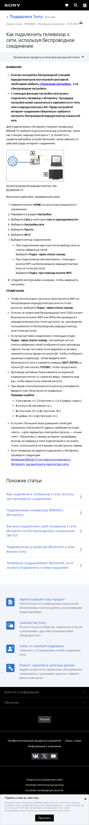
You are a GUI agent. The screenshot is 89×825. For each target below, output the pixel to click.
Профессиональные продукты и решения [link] (34, 740)
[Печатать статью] (81, 24)
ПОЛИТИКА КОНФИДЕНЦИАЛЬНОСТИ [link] (44, 790)
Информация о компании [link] (44, 746)
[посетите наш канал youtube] (53, 756)
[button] (44, 692)
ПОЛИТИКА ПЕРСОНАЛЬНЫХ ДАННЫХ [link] (44, 785)
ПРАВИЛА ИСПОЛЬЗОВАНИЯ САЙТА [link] (44, 779)
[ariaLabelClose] (84, 5)
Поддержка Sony (26, 16)
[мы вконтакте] (35, 756)
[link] (66, 5)
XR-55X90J (50, 17)
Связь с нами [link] (73, 740)
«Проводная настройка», (55, 84)
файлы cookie (42, 802)
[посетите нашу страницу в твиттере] (44, 756)
